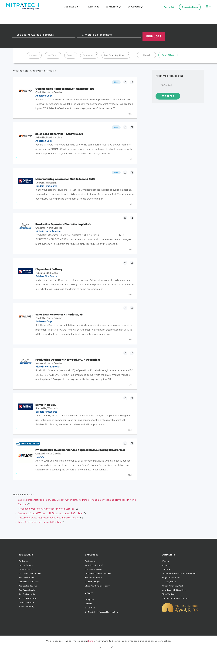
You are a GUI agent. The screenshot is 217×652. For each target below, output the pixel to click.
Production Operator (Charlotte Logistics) (63, 224)
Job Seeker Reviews (28, 586)
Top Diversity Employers (30, 573)
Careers (88, 604)
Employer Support (93, 578)
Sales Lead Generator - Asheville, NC (59, 133)
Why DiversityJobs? (94, 565)
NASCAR (40, 457)
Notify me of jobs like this (169, 76)
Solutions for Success (29, 582)
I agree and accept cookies (108, 647)
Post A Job (90, 561)
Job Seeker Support (28, 598)
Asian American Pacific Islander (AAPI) (179, 573)
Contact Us (90, 608)
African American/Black (172, 586)
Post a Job (169, 7)
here (90, 641)
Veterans (166, 565)
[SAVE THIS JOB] (132, 82)
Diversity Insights (26, 602)
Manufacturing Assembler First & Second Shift (65, 179)
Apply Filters (168, 55)
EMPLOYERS (134, 7)
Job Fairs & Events (27, 590)
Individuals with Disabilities (174, 590)
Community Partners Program (175, 598)
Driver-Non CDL (45, 404)
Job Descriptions (26, 578)
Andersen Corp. (43, 95)
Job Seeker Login (27, 594)
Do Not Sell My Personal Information (101, 612)
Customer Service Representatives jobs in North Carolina (49, 517)
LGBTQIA (166, 569)
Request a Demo (190, 7)
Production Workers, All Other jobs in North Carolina (46, 508)
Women (165, 561)
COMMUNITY (111, 7)
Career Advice (25, 569)
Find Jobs (23, 561)
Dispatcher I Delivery (48, 269)
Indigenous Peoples (171, 578)
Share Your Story (26, 606)
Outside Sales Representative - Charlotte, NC (64, 88)
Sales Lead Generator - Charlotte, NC (59, 314)
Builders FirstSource (46, 186)
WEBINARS (93, 7)
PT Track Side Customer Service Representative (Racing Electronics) (80, 449)
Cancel (146, 55)
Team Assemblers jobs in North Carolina (39, 522)
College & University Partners (98, 573)
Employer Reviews (93, 569)
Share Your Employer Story (97, 586)
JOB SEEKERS (71, 7)
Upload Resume (26, 565)
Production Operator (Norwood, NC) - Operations (67, 359)
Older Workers (168, 594)
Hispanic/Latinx (169, 582)
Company (89, 599)
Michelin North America (48, 231)
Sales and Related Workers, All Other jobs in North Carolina (50, 513)
